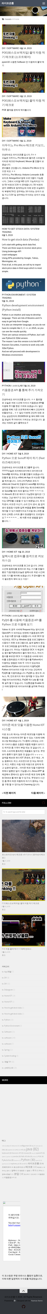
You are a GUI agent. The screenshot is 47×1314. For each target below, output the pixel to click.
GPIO (17, 1150)
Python (6, 386)
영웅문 (23, 1171)
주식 (41, 1171)
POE (40, 1156)
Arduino (15, 1146)
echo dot (39, 1146)
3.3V (4, 1146)
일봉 (29, 1171)
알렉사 (15, 1170)
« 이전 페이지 (9, 792)
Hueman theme (37, 1301)
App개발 (7, 971)
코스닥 (27, 1174)
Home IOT (12, 454)
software (7, 1038)
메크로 (40, 1167)
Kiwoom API (17, 1153)
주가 (35, 1170)
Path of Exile (26, 1156)
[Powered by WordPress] (15, 1301)
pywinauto (6, 1164)
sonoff (25, 1164)
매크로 (31, 1166)
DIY (3, 48)
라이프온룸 (8, 3)
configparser (25, 1146)
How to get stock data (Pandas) (20, 239)
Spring (6, 1050)
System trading (10, 1056)
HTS (23, 1150)
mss (33, 1153)
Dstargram (8, 989)
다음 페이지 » (38, 792)
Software (13, 48)
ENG (4, 1150)
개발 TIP (7, 1062)
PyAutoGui (7, 1160)
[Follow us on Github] (43, 802)
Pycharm (17, 1160)
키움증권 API (10, 1177)
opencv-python (7, 1156)
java (32, 1149)
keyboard (6, 1153)
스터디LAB (17, 386)
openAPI (40, 1153)
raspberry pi (15, 1164)
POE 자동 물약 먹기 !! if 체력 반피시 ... (17, 949)
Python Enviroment (13, 295)
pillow (35, 1156)
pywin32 (39, 1160)
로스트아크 (19, 1167)
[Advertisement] (23, 1110)
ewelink (11, 1150)
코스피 (34, 1174)
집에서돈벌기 (7, 1174)
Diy (33, 1146)
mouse (27, 1153)
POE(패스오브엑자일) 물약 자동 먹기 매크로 (20, 903)
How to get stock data (15, 229)
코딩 (19, 1173)
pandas (16, 1156)
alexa (9, 1146)
